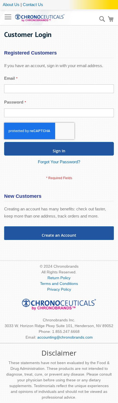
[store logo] (39, 17)
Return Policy (59, 278)
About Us (11, 4)
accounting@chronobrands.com (65, 337)
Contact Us (33, 4)
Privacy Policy (59, 289)
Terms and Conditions (59, 283)
